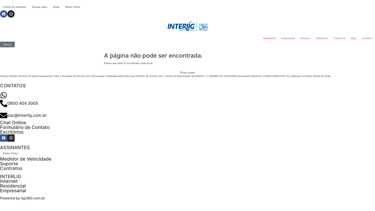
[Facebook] (3, 14)
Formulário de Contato (25, 127)
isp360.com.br (33, 198)
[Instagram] (11, 14)
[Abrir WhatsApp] (367, 203)
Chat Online (13, 122)
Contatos (367, 38)
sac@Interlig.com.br (27, 115)
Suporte (9, 163)
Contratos (11, 168)
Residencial (269, 38)
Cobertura (339, 38)
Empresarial (288, 38)
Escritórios (12, 132)
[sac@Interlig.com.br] (3, 115)
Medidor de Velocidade (25, 159)
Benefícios (322, 38)
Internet (9, 181)
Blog (353, 38)
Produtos (305, 38)
